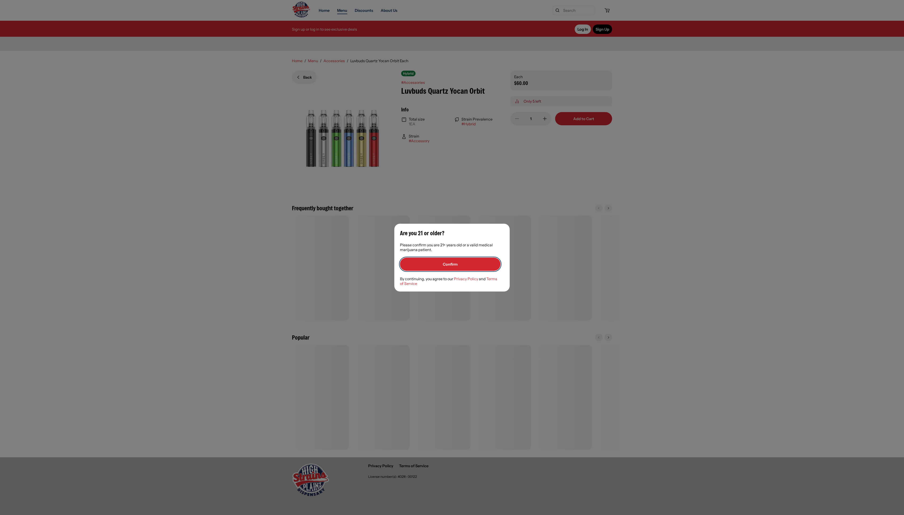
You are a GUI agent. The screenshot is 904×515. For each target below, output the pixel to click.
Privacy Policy (466, 278)
